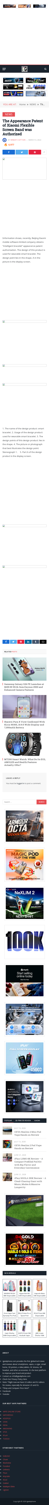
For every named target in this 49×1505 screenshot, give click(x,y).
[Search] (45, 69)
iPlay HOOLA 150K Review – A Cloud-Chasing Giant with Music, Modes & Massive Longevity (30, 1183)
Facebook (7, 1391)
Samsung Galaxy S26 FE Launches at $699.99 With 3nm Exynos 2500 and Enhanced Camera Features (24, 687)
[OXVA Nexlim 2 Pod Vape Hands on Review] (7, 1144)
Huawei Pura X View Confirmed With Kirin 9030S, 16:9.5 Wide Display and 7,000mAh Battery (24, 724)
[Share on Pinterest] (35, 152)
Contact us (7, 1376)
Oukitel (6, 1483)
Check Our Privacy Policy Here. (15, 1379)
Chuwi (5, 1459)
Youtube (6, 1394)
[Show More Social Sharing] (44, 152)
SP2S (5, 1432)
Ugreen (6, 1490)
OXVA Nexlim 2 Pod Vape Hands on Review (27, 1147)
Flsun (5, 1473)
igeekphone (31, 1501)
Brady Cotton (18, 140)
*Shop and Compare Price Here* (16, 1388)
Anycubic (6, 1476)
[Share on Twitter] (22, 152)
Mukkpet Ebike (9, 1486)
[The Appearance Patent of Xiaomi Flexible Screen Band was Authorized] (24, 169)
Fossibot (6, 1466)
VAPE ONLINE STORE (11, 1411)
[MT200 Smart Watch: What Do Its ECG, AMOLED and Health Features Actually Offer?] (24, 744)
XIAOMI (37, 1120)
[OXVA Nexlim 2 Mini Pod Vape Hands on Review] (7, 1131)
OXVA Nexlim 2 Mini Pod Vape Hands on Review (27, 1133)
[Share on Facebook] (9, 152)
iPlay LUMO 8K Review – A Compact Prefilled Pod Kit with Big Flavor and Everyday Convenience (28, 1163)
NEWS (8, 114)
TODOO (6, 1439)
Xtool (5, 1480)
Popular (8, 1120)
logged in (20, 783)
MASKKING (7, 1428)
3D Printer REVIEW (23, 1120)
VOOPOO (7, 1418)
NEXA (5, 1425)
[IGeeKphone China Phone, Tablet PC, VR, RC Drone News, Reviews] (24, 69)
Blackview (7, 1463)
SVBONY (6, 1456)
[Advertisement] (24, 36)
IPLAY (5, 1435)
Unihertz (6, 1469)
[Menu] (4, 69)
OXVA (5, 1422)
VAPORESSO (8, 1415)
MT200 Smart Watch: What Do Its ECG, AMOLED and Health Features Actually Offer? (25, 762)
